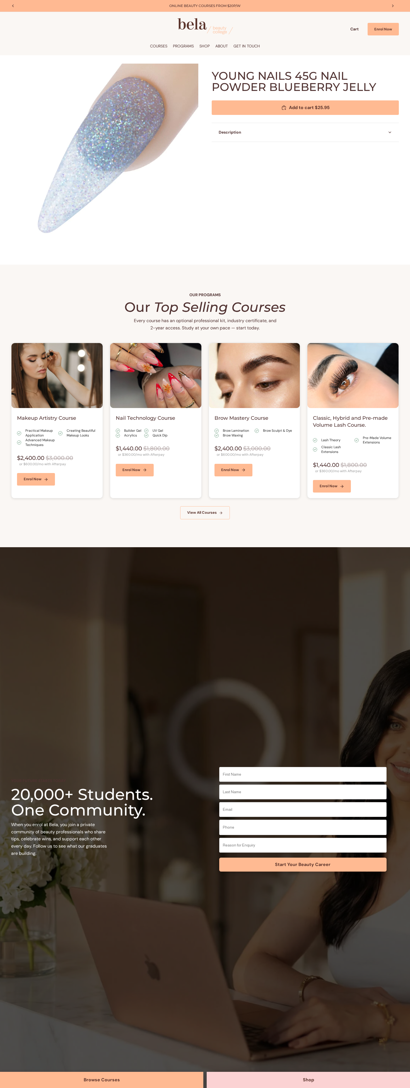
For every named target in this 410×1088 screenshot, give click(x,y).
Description (230, 132)
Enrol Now (383, 29)
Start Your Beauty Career (303, 864)
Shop (308, 1080)
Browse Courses (102, 1080)
